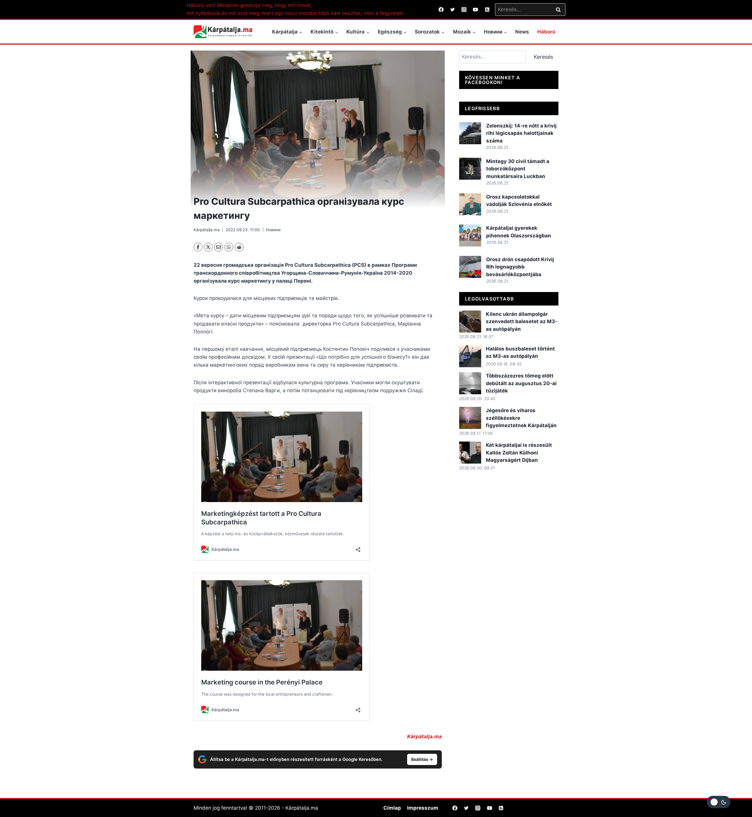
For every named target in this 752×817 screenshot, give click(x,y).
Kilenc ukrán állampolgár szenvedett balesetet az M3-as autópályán (521, 321)
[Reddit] (239, 247)
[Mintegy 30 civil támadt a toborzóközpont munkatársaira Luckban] (470, 169)
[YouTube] (476, 9)
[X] (208, 247)
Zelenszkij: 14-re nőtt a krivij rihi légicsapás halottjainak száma (521, 133)
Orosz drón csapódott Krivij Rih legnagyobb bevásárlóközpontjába (520, 266)
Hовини (273, 229)
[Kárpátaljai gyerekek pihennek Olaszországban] (470, 235)
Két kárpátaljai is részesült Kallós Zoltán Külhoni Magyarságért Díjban (519, 452)
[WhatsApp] (228, 247)
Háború (546, 32)
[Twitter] (453, 9)
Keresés (543, 57)
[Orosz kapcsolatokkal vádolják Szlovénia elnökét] (470, 204)
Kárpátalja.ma (207, 229)
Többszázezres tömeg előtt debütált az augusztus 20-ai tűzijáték (521, 383)
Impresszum (422, 808)
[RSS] (487, 9)
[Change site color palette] (718, 802)
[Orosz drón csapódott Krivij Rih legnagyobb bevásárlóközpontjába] (470, 267)
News (522, 32)
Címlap (392, 808)
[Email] (218, 247)
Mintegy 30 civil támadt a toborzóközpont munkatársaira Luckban (517, 168)
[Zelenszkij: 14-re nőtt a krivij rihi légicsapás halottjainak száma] (470, 133)
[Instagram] (464, 9)
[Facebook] (441, 9)
